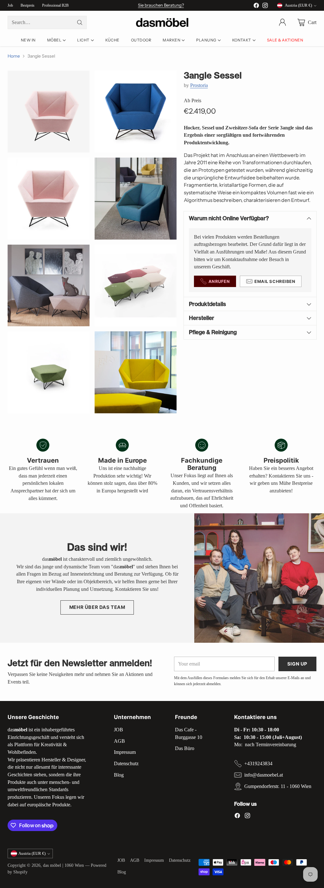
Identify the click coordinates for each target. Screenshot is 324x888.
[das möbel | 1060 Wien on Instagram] (265, 6)
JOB (118, 729)
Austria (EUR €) (298, 5)
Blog (119, 775)
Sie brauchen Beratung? (161, 5)
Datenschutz (126, 763)
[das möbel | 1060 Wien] (162, 22)
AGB (119, 741)
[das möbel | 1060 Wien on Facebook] (256, 6)
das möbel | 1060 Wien (63, 865)
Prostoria (199, 85)
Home (14, 56)
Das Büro (184, 748)
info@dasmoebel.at (263, 775)
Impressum (125, 752)
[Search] (80, 22)
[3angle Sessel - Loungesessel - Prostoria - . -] (49, 112)
